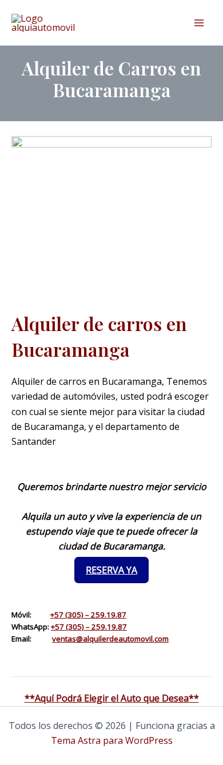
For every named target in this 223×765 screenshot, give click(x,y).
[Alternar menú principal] (199, 22)
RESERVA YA (111, 570)
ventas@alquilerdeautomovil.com (110, 638)
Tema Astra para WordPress (112, 740)
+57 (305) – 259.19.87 (88, 614)
